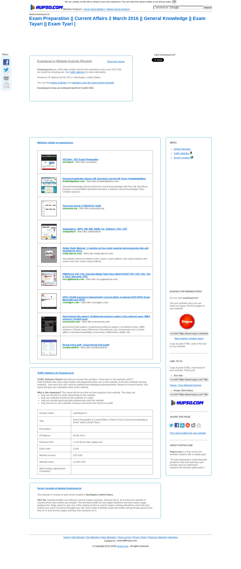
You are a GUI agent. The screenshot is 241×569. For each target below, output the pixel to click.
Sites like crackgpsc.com (94, 302)
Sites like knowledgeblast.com (102, 181)
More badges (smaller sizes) (189, 338)
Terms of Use (124, 537)
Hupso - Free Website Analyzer (185, 385)
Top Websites (93, 537)
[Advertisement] (97, 41)
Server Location (182, 157)
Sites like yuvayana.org (91, 208)
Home (66, 537)
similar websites (58, 82)
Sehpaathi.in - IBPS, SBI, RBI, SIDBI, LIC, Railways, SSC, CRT (95, 229)
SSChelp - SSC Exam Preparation (80, 159)
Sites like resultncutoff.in (94, 347)
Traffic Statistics (182, 153)
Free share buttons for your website (188, 433)
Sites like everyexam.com (96, 321)
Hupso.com (122, 546)
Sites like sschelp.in (86, 162)
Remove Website (157, 537)
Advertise (173, 537)
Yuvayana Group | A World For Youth (82, 205)
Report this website (116, 61)
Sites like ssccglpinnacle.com (102, 279)
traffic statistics (77, 72)
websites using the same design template (93, 82)
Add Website (77, 537)
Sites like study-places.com (98, 253)
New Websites (108, 537)
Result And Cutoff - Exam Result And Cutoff (86, 345)
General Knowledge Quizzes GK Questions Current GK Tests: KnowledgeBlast (104, 178)
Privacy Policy (140, 537)
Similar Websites (182, 149)
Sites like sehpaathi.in (89, 231)
